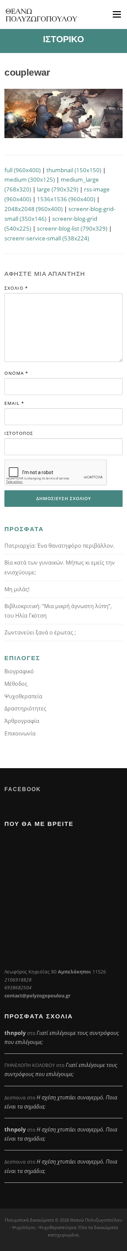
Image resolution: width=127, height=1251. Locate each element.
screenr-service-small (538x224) (46, 238)
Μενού (117, 14)
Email (14, 403)
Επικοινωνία (20, 733)
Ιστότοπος (18, 433)
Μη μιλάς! (16, 589)
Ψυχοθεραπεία (23, 696)
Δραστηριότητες (25, 708)
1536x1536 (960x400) (66, 199)
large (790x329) (57, 189)
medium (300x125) (29, 179)
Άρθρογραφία (21, 721)
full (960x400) (22, 170)
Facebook (22, 789)
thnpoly (15, 1033)
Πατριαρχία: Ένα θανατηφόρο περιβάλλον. (59, 545)
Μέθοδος (15, 683)
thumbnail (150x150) (73, 170)
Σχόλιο (16, 288)
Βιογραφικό (19, 671)
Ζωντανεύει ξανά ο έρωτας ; (40, 632)
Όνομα (16, 373)
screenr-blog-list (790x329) (72, 228)
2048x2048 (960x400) (33, 209)
